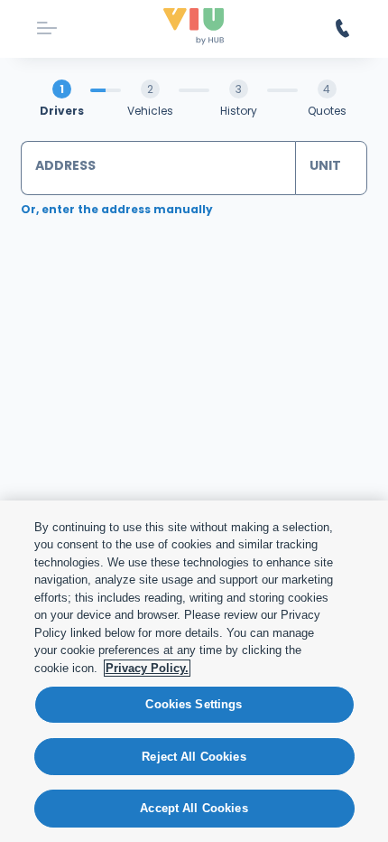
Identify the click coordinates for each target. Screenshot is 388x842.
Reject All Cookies (193, 756)
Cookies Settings (193, 704)
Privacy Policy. (147, 668)
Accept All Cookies (193, 808)
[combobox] (158, 168)
